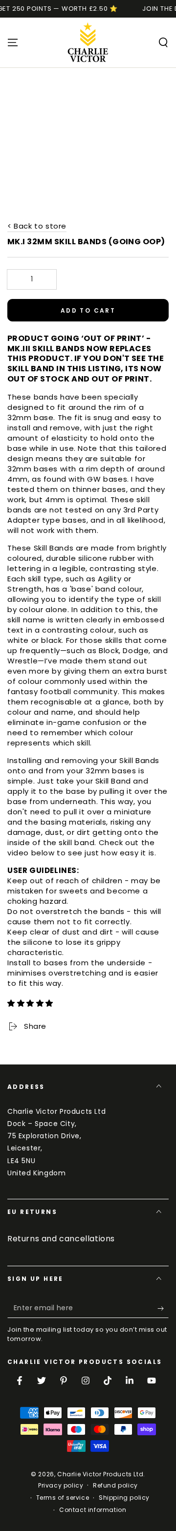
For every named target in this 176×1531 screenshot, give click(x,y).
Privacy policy (60, 1485)
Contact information (92, 1510)
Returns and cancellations (61, 1238)
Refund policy (115, 1485)
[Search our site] (163, 42)
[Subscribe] (163, 1308)
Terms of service (62, 1498)
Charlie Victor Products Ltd (100, 1474)
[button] (31, 1003)
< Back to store (36, 226)
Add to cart (88, 310)
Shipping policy (124, 1498)
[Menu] (12, 42)
